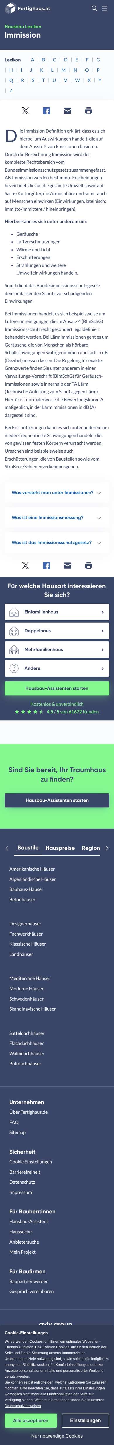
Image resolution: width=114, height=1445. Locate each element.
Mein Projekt (22, 1252)
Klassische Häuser (27, 943)
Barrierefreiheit (24, 1172)
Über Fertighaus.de (28, 1112)
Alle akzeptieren (30, 1420)
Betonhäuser (22, 899)
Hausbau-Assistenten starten (56, 688)
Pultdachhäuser (25, 1063)
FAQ (14, 1122)
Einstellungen (85, 1420)
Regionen (94, 847)
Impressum (20, 1192)
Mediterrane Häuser (29, 978)
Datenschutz (22, 1182)
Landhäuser (21, 954)
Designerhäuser (25, 923)
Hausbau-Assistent (28, 1221)
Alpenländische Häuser (32, 879)
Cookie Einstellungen (30, 1161)
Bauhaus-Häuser (26, 889)
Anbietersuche (24, 1242)
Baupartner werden (29, 1281)
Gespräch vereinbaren (31, 1291)
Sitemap (17, 1132)
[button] (94, 8)
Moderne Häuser (26, 988)
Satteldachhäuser (26, 1033)
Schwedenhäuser (26, 998)
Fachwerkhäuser (26, 933)
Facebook (46, 110)
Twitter (25, 110)
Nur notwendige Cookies (57, 1436)
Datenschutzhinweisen (23, 1406)
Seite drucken (88, 110)
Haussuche (20, 1231)
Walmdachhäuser (26, 1053)
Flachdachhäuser (26, 1043)
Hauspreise (60, 847)
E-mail (67, 110)
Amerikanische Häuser (32, 869)
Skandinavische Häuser (32, 1008)
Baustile (28, 847)
